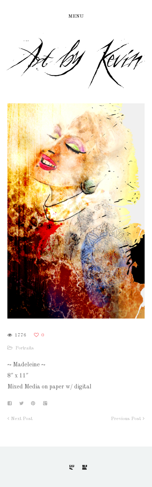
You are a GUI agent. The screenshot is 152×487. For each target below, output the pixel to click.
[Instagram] (71, 467)
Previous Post (126, 418)
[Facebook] (84, 467)
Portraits (24, 348)
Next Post (21, 418)
